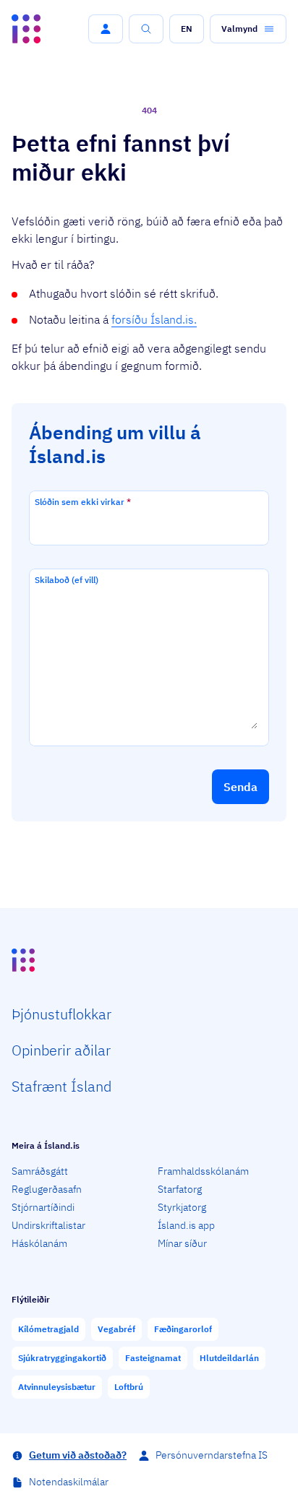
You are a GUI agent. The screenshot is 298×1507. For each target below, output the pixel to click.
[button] (105, 28)
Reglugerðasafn (47, 1189)
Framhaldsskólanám (203, 1171)
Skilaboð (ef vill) (66, 579)
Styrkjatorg (182, 1207)
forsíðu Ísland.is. (154, 319)
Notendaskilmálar (68, 1481)
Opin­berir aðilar (61, 1050)
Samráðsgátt (40, 1171)
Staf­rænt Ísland (61, 1086)
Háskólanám (39, 1243)
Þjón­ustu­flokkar (61, 1014)
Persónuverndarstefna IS (212, 1454)
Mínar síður (182, 1243)
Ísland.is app (186, 1225)
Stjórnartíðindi (43, 1207)
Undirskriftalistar (48, 1225)
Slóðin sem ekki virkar (83, 501)
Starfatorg (180, 1189)
